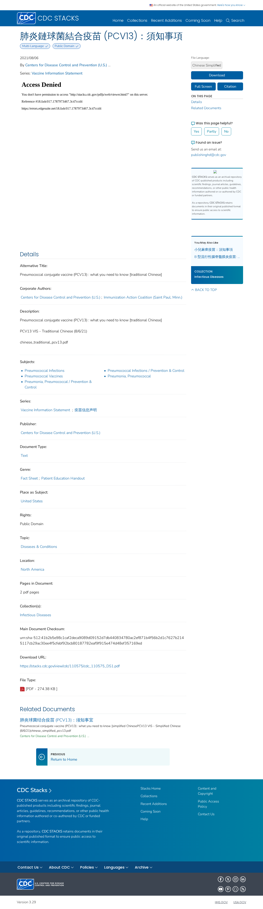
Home (118, 20)
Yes (196, 131)
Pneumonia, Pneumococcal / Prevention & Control (58, 384)
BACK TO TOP (206, 289)
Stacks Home (151, 788)
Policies (87, 867)
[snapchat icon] (235, 889)
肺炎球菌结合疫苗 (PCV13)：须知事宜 (56, 720)
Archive (142, 867)
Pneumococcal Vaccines (44, 376)
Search (237, 20)
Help (218, 20)
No (226, 131)
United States (32, 501)
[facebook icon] (220, 879)
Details (196, 102)
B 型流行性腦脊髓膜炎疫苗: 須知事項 (217, 256)
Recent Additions (166, 20)
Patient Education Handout (63, 478)
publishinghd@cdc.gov (208, 154)
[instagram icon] (235, 879)
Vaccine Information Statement (57, 73)
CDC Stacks (32, 790)
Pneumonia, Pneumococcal (129, 376)
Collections (137, 20)
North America (32, 569)
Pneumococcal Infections (45, 370)
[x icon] (228, 879)
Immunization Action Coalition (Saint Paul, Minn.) (143, 297)
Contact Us (206, 814)
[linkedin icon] (243, 879)
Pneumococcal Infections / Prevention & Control (146, 370)
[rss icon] (243, 889)
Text (24, 455)
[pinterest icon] (228, 889)
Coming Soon (198, 20)
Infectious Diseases (35, 614)
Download (217, 75)
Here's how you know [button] (230, 5)
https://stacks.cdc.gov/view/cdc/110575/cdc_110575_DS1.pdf (70, 666)
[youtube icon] (220, 889)
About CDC (59, 867)
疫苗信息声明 (86, 410)
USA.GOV (239, 902)
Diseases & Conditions (39, 546)
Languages (114, 867)
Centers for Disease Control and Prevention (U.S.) (66, 65)
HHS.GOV (221, 902)
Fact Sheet (29, 478)
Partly (211, 131)
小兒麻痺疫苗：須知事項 (213, 249)
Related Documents (206, 108)
